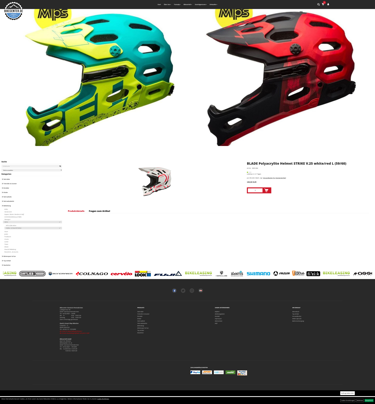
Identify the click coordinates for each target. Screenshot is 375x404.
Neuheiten (6, 265)
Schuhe (6, 239)
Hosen (6, 231)
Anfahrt (217, 312)
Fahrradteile (7, 197)
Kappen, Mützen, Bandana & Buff (14, 214)
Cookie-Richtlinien (103, 399)
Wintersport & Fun (9, 256)
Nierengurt (7, 219)
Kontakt (217, 316)
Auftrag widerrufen (347, 393)
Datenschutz (218, 321)
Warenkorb (295, 312)
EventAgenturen (200, 4)
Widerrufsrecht (296, 319)
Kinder (5, 192)
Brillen (6, 209)
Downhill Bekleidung (10, 249)
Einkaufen (213, 4)
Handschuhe (8, 212)
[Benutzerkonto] (328, 4)
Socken (6, 242)
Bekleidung (7, 206)
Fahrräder (6, 179)
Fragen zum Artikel (99, 210)
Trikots (6, 244)
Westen (6, 247)
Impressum (218, 319)
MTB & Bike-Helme (11, 225)
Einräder (6, 188)
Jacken (6, 234)
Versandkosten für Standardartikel (274, 178)
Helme (6, 222)
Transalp (177, 4)
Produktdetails (76, 210)
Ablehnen (360, 400)
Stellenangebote (220, 314)
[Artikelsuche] (318, 4)
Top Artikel (7, 261)
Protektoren (7, 237)
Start (159, 4)
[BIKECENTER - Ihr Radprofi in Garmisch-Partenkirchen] (13, 11)
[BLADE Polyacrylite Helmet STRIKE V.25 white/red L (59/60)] (155, 181)
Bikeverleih (187, 4)
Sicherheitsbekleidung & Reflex (12, 217)
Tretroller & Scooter (10, 184)
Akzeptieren (369, 400)
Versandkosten (296, 316)
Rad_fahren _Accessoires (11, 252)
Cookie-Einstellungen (348, 400)
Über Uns (167, 4)
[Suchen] (60, 166)
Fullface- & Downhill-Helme (13, 228)
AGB (216, 323)
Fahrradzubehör (8, 201)
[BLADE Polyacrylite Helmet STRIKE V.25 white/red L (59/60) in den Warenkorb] (266, 190)
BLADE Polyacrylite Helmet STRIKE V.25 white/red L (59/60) (296, 163)
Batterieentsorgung (298, 321)
